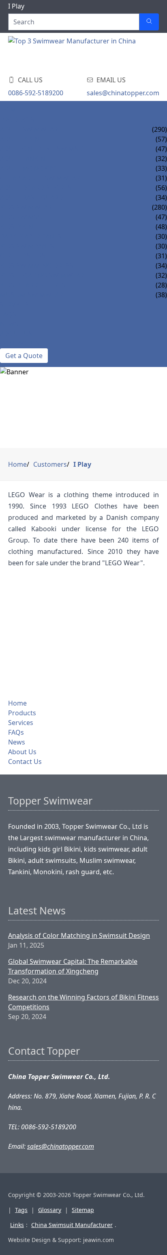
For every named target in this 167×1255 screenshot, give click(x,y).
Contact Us (19, 343)
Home (10, 109)
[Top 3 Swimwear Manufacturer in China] (73, 52)
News (9, 324)
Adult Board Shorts (35, 187)
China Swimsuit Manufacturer (72, 1225)
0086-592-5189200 (35, 92)
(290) (159, 129)
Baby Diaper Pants (31, 236)
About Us (16, 333)
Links (17, 1225)
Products (17, 119)
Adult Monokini (28, 168)
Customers (50, 464)
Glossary (49, 1210)
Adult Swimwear (29, 129)
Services (14, 304)
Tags (21, 1210)
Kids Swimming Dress (36, 265)
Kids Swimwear (26, 207)
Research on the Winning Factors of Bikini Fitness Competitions (83, 1002)
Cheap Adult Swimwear (40, 178)
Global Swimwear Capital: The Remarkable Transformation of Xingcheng (72, 966)
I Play (82, 464)
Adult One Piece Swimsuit (44, 148)
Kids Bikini (17, 226)
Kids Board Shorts (32, 285)
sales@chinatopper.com (123, 92)
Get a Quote (24, 355)
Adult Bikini (20, 139)
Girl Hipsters (22, 255)
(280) (159, 207)
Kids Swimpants (27, 246)
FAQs (8, 314)
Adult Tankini (23, 158)
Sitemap (83, 1210)
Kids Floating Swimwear (42, 275)
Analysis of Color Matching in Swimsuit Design (79, 935)
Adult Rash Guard (31, 197)
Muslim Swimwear (31, 294)
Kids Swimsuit (24, 216)
